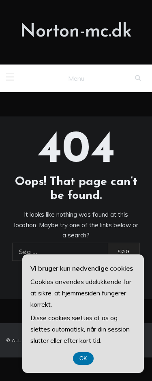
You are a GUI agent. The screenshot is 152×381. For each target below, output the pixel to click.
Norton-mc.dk (76, 32)
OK (83, 358)
